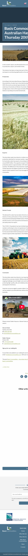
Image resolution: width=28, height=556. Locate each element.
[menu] (25, 3)
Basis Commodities (7, 361)
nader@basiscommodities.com (12, 343)
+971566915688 (8, 341)
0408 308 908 (8, 331)
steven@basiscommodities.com (12, 333)
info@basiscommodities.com (13, 354)
